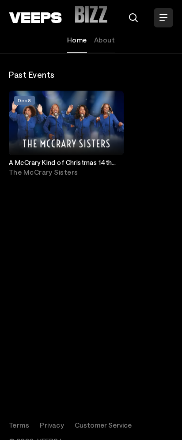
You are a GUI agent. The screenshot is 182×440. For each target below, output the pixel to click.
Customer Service (103, 425)
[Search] (133, 17)
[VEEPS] (35, 17)
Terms (19, 425)
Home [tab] (77, 40)
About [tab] (104, 40)
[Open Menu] (163, 17)
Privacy (52, 425)
